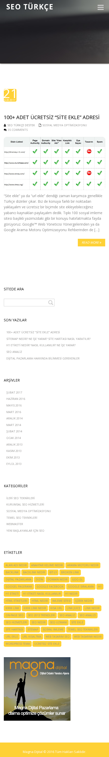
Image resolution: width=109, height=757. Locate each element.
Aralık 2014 (14, 418)
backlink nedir (34, 572)
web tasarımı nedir (88, 636)
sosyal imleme (53, 629)
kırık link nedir (35, 608)
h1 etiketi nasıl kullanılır (42, 593)
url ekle (12, 636)
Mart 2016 (13, 412)
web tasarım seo (58, 636)
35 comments (18, 130)
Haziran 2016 (15, 399)
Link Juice (73, 608)
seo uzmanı (58, 622)
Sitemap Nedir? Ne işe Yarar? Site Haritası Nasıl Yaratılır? (48, 339)
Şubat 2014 (14, 431)
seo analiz (67, 615)
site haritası (14, 629)
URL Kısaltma (31, 636)
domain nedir (57, 579)
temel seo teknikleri (83, 629)
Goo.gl (77, 579)
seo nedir (38, 622)
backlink (12, 572)
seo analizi (87, 615)
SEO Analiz (14, 352)
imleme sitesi (61, 601)
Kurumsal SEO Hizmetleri (25, 504)
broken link (70, 572)
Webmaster (14, 524)
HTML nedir (40, 601)
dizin (39, 579)
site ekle (77, 622)
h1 (100, 586)
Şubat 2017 (14, 392)
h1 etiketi (12, 593)
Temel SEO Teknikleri (21, 517)
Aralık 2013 (14, 444)
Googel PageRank (19, 586)
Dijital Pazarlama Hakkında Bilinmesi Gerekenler (43, 358)
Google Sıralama (81, 586)
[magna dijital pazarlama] (37, 688)
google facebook (50, 586)
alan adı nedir (16, 565)
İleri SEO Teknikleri (20, 498)
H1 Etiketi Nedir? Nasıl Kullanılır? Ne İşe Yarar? (41, 345)
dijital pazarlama (18, 579)
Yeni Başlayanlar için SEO (25, 530)
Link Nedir (92, 608)
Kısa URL (56, 608)
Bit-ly (53, 572)
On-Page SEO (15, 615)
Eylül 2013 (14, 464)
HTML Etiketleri (16, 601)
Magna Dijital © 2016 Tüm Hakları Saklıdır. (54, 751)
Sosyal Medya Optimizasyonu (64, 125)
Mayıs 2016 (14, 405)
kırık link (12, 608)
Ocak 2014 (13, 438)
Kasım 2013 (14, 451)
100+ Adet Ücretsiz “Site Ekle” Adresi (33, 332)
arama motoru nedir (83, 565)
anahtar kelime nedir (47, 565)
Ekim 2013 (13, 457)
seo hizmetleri (16, 622)
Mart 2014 (13, 425)
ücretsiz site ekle (47, 643)
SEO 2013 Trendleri (41, 615)
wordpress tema (18, 643)
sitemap (32, 629)
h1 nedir (71, 593)
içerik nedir (83, 601)
